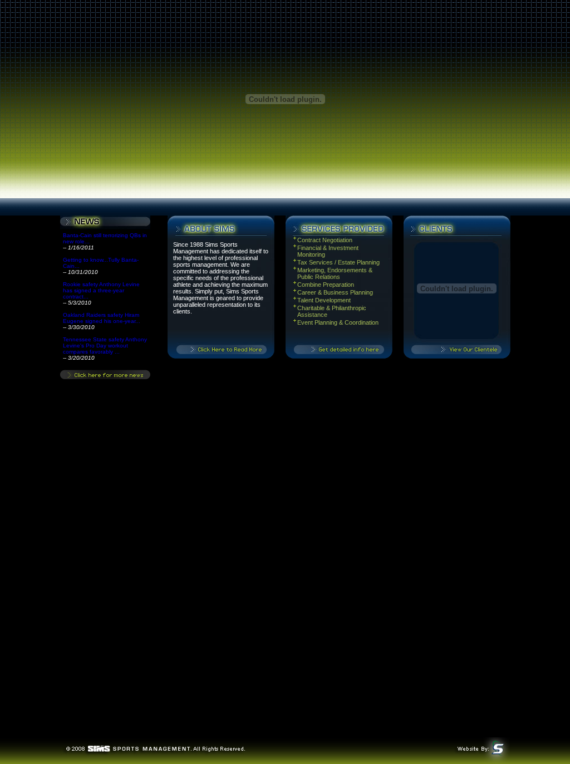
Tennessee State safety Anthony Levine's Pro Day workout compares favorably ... (105, 345)
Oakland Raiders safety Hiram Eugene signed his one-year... (101, 318)
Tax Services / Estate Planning (338, 262)
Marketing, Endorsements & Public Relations (334, 273)
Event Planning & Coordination (338, 322)
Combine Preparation (325, 284)
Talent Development (324, 300)
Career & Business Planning (336, 292)
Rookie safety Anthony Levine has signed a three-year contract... (101, 290)
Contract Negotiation (324, 240)
